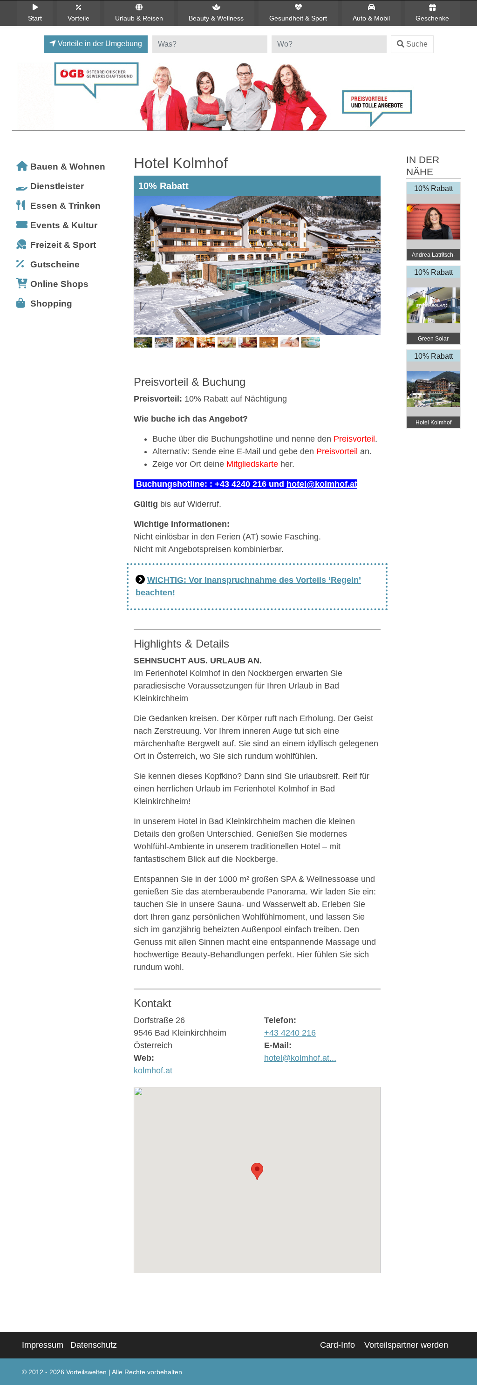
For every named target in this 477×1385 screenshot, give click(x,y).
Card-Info (337, 1345)
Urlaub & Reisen (139, 18)
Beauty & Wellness (216, 18)
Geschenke (432, 18)
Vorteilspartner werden (406, 1345)
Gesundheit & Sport (298, 18)
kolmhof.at (153, 1070)
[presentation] (143, 280)
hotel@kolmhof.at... (300, 1058)
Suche (417, 44)
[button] (257, 1171)
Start (35, 18)
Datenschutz (93, 1345)
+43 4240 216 (290, 1032)
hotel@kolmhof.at (321, 484)
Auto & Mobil (371, 18)
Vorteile (78, 18)
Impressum (42, 1345)
